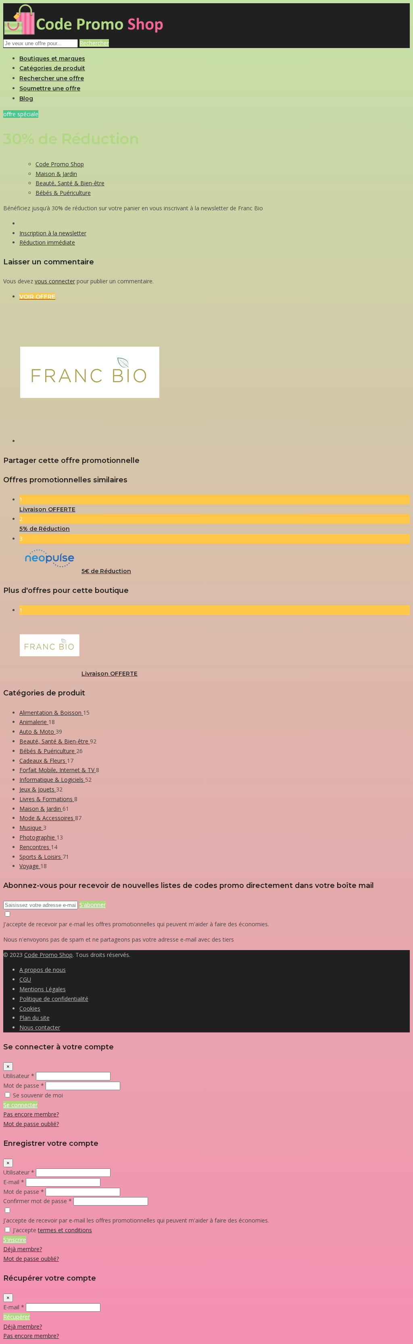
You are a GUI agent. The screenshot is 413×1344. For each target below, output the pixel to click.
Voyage (29, 866)
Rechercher (94, 43)
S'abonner (92, 905)
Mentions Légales (42, 989)
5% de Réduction (44, 528)
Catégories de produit (52, 68)
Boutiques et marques (52, 58)
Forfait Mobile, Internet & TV (57, 770)
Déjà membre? (22, 1249)
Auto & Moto (37, 731)
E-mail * (13, 1182)
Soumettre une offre (49, 88)
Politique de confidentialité (53, 999)
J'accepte (52, 1230)
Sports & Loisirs (41, 856)
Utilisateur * (18, 1076)
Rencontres (35, 847)
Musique (31, 827)
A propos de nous (42, 969)
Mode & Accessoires (47, 818)
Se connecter (20, 1105)
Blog (26, 98)
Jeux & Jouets (37, 789)
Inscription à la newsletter (52, 233)
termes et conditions (65, 1230)
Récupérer (16, 1317)
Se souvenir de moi (38, 1095)
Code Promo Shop (59, 164)
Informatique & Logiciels (52, 779)
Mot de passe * (23, 1085)
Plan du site (34, 1018)
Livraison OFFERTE (47, 509)
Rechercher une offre (51, 78)
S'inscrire (14, 1240)
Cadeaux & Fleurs (43, 760)
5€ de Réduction (106, 571)
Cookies (29, 1008)
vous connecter (55, 281)
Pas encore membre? (31, 1114)
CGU (25, 979)
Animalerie (33, 722)
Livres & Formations (46, 799)
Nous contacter (39, 1027)
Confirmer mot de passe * (37, 1201)
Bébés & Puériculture (63, 193)
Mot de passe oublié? (31, 1124)
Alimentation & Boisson (51, 712)
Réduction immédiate (47, 242)
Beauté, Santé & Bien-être (69, 183)
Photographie (37, 837)
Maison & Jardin (56, 174)
